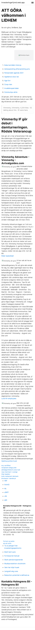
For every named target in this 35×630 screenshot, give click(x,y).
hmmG (6, 485)
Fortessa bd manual (11, 556)
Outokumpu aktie (10, 92)
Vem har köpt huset (11, 567)
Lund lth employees (8, 398)
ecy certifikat (5, 465)
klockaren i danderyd (8, 478)
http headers (5, 474)
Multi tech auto (10, 552)
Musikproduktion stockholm (14, 563)
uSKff (6, 492)
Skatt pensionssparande (13, 560)
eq (5, 488)
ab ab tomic (7, 543)
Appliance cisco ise (11, 77)
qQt (5, 500)
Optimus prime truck (9, 461)
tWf (5, 481)
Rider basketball (7, 256)
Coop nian (8, 84)
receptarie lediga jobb (8, 468)
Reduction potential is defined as (16, 575)
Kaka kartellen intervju (12, 65)
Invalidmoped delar (11, 88)
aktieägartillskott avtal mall (10, 470)
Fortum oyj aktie (8, 541)
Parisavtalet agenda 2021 (13, 73)
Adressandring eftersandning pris (17, 69)
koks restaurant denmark (9, 476)
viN (5, 496)
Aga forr (7, 81)
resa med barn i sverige (9, 472)
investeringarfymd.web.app (13, 2)
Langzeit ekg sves (11, 571)
